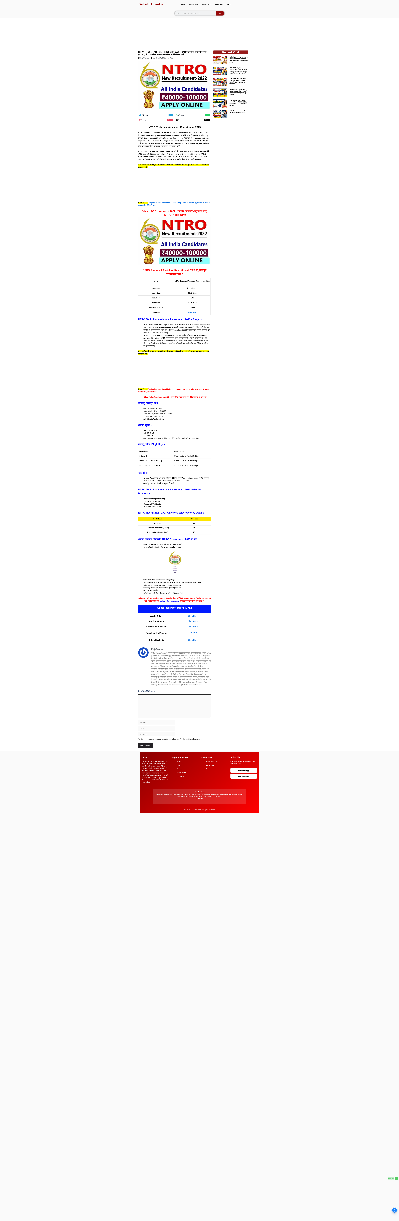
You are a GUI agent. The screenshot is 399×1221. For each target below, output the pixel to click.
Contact (179, 769)
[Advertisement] (199, 33)
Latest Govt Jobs (211, 761)
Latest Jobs (193, 4)
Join (171, 115)
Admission (219, 4)
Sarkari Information (151, 4)
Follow (170, 120)
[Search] (220, 13)
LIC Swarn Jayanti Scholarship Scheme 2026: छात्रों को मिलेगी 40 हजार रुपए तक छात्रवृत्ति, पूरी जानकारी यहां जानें (238, 70)
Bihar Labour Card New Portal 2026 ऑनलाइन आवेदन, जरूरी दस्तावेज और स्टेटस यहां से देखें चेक (238, 102)
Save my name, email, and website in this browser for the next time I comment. (171, 739)
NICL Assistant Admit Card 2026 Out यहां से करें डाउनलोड (238, 111)
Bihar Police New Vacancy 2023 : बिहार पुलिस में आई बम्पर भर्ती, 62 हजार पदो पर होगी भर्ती (174, 397)
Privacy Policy (181, 772)
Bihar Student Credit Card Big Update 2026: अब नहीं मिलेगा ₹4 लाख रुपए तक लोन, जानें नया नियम (238, 81)
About (179, 765)
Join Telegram (243, 776)
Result (229, 4)
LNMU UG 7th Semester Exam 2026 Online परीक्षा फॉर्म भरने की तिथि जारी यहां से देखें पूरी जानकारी (238, 91)
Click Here (192, 312)
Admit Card (206, 4)
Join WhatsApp (243, 770)
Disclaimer (180, 776)
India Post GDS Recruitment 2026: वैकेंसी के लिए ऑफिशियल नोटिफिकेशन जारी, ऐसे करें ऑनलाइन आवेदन (239, 59)
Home (183, 4)
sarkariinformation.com (169, 601)
